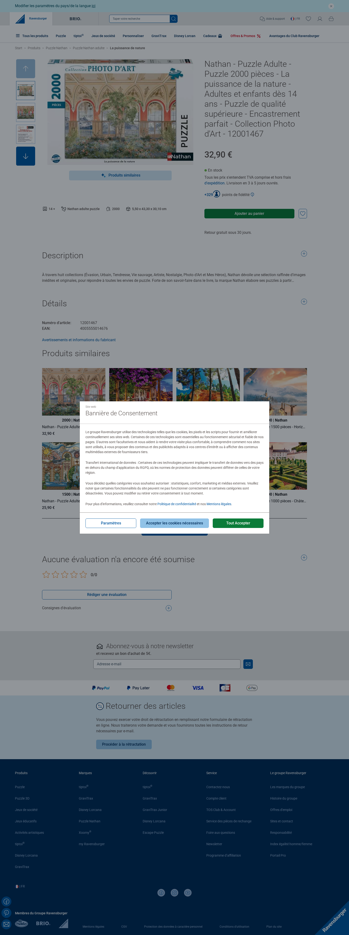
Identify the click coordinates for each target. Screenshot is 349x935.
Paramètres (111, 523)
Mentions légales (219, 504)
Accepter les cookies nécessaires (174, 523)
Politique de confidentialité (176, 504)
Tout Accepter (238, 523)
